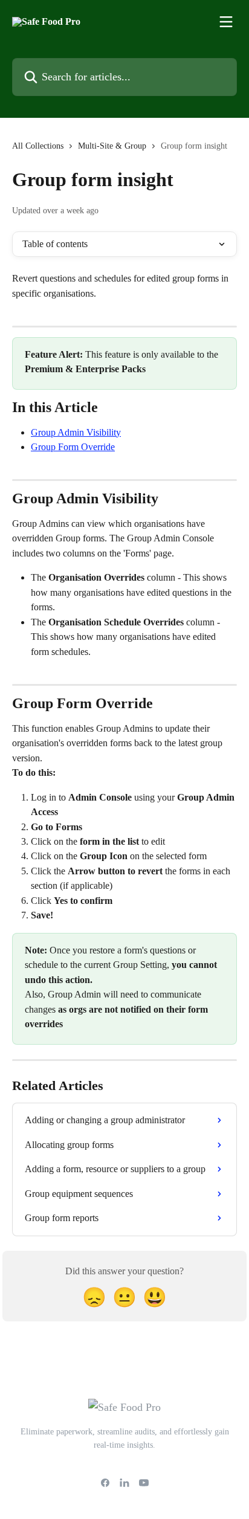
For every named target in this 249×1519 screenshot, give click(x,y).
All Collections (37, 145)
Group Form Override (73, 447)
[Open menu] (226, 22)
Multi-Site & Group (112, 145)
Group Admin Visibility (76, 432)
